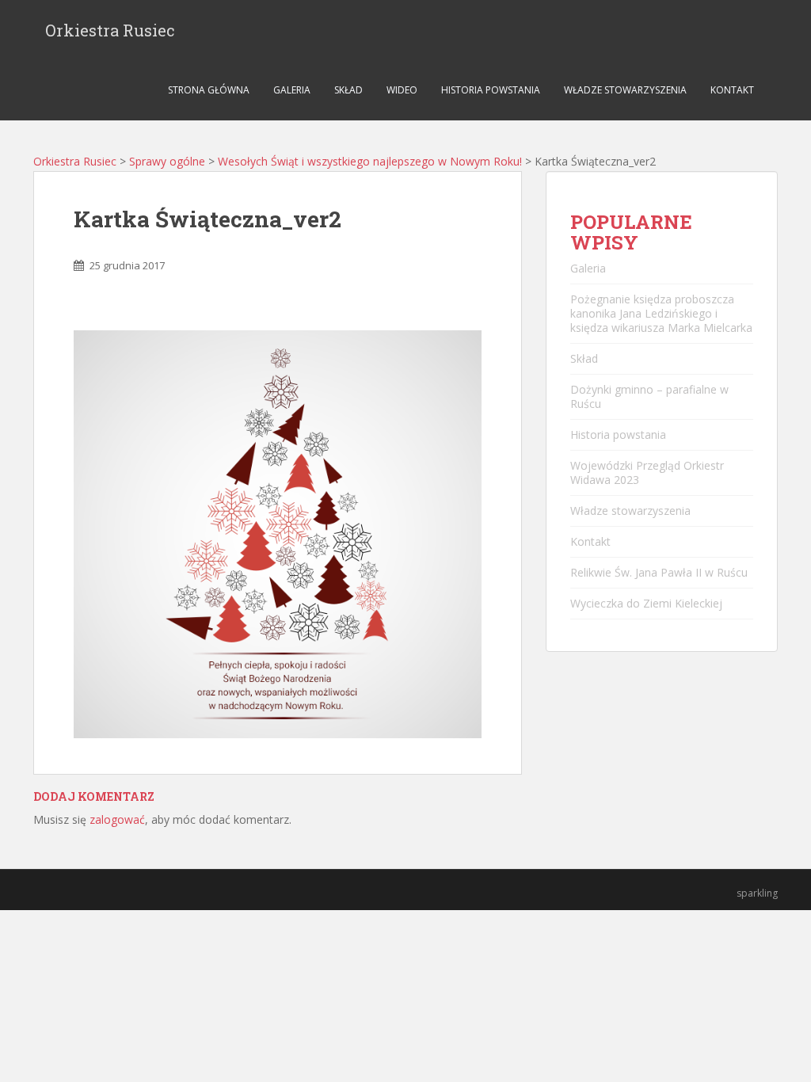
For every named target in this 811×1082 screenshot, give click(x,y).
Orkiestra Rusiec (110, 30)
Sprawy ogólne (167, 161)
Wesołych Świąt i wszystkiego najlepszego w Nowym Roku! (370, 161)
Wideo (401, 90)
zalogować (117, 819)
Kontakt (732, 90)
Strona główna (208, 90)
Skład (348, 90)
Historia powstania (490, 90)
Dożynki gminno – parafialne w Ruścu (649, 396)
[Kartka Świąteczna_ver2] (278, 532)
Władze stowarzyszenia (625, 90)
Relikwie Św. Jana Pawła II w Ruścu (659, 572)
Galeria (291, 90)
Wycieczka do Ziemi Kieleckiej (646, 603)
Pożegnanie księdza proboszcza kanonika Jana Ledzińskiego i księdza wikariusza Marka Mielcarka (661, 313)
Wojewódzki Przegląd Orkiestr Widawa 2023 (647, 472)
